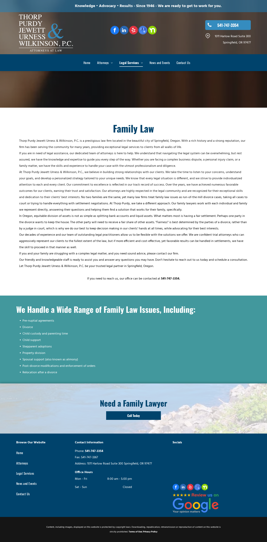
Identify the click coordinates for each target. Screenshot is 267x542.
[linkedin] (124, 30)
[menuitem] (83, 63)
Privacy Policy (150, 532)
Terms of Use (135, 532)
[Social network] (152, 30)
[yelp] (133, 30)
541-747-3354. (170, 278)
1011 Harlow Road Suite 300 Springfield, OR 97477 (119, 463)
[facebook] (114, 30)
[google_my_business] (143, 30)
